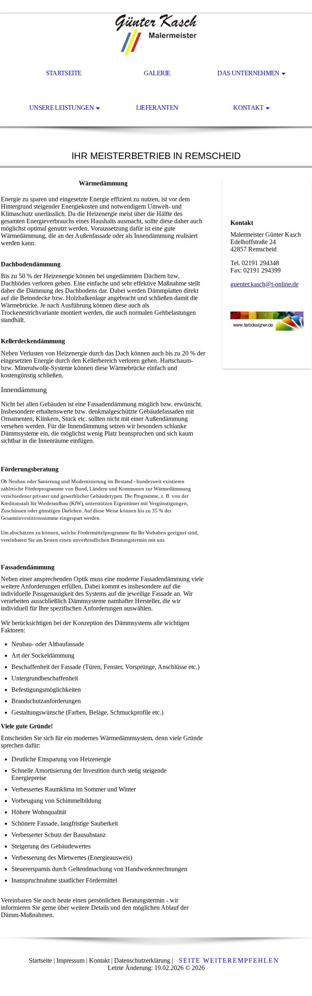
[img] (156, 35)
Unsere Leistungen (61, 107)
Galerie (157, 73)
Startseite (64, 73)
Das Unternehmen (248, 73)
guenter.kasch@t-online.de (264, 284)
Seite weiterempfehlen (229, 960)
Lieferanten (157, 107)
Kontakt (248, 107)
